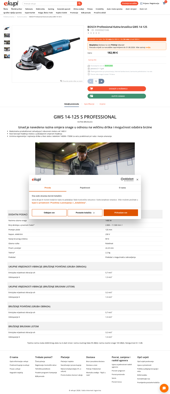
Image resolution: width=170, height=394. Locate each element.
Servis (114, 378)
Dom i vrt (143, 9)
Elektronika (40, 9)
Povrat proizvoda (118, 374)
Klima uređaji (79, 9)
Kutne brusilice (22, 17)
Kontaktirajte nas (143, 379)
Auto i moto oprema (114, 9)
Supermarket (30, 13)
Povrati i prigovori (118, 371)
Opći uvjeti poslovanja (145, 361)
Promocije (74, 13)
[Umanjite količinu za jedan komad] (90, 81)
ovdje (148, 47)
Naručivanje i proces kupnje (71, 365)
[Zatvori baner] (137, 179)
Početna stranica (8, 17)
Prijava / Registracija (151, 3)
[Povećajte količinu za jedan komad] (101, 81)
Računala (29, 9)
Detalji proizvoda (71, 105)
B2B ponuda (86, 13)
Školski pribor (16, 9)
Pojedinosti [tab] (85, 188)
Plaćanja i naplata (67, 361)
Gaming (51, 9)
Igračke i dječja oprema (12, 13)
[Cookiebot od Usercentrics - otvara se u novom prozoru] (123, 179)
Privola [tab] (48, 188)
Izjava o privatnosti (144, 365)
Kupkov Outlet (61, 13)
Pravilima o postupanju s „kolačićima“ (68, 203)
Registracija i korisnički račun (46, 365)
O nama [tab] (122, 188)
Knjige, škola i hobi (45, 13)
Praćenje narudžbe (129, 3)
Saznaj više (92, 60)
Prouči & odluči (100, 13)
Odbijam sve (49, 213)
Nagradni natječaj (16, 372)
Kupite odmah (118, 96)
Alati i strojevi (131, 9)
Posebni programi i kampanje (46, 372)
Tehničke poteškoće (42, 369)
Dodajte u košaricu (118, 88)
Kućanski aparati (63, 9)
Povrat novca (117, 382)
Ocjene (102, 104)
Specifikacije (89, 104)
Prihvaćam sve (120, 213)
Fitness (90, 9)
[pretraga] (79, 3)
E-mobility (100, 9)
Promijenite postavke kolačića (148, 382)
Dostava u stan (91, 365)
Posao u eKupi (15, 369)
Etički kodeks (142, 375)
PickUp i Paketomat (93, 369)
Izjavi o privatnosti (40, 203)
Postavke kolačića (83, 213)
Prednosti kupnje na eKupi (19, 365)
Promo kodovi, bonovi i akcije (72, 375)
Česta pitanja (40, 361)
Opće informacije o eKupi (19, 361)
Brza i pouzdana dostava (95, 361)
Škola (5, 9)
